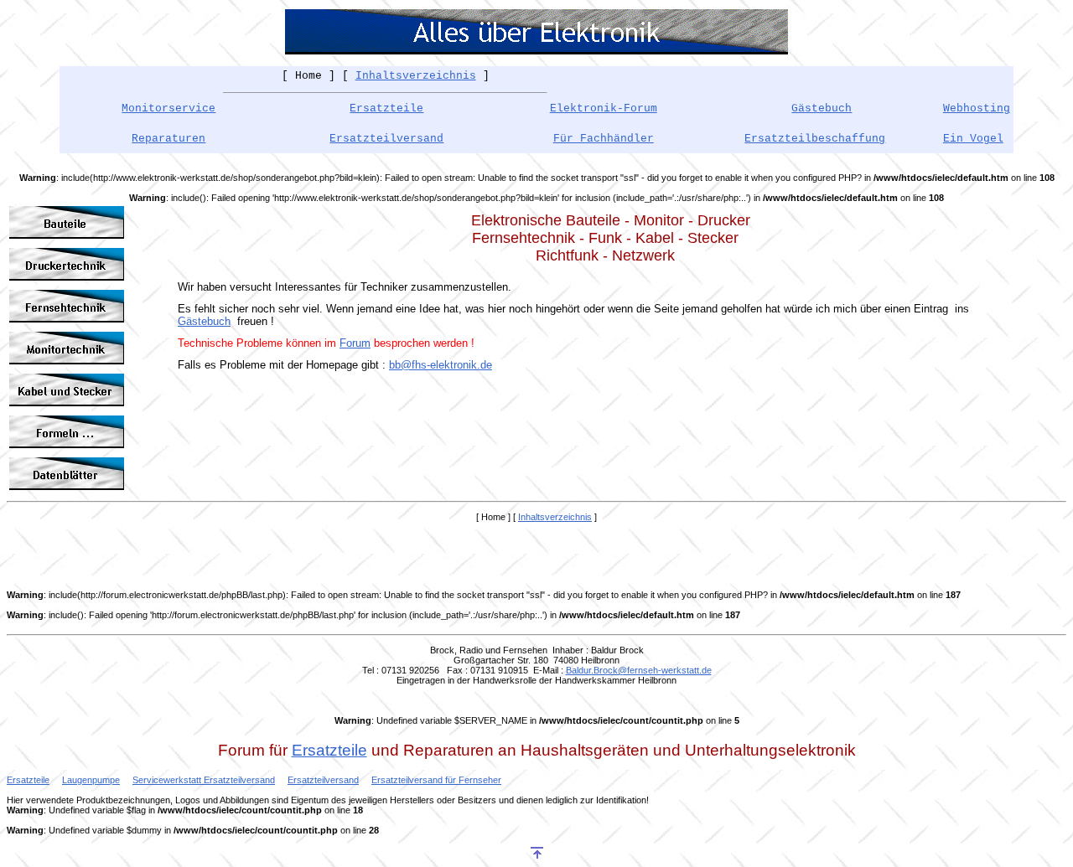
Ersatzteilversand (386, 138)
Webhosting (976, 108)
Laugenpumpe (91, 780)
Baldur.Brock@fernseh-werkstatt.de (639, 670)
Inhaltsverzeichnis (415, 76)
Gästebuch (204, 321)
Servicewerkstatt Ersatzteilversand (203, 780)
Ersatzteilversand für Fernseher (436, 780)
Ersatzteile (386, 108)
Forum (355, 343)
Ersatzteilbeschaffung (814, 138)
